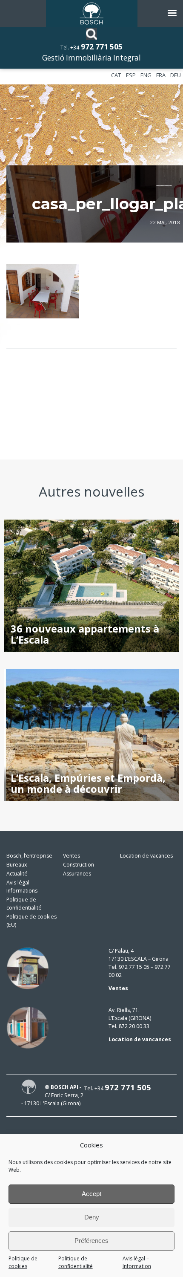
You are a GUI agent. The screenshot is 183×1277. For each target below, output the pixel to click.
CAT (116, 75)
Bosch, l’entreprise (29, 855)
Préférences (91, 1240)
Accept (91, 1193)
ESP (131, 75)
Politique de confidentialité (75, 1262)
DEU (175, 75)
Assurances (77, 873)
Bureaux (16, 864)
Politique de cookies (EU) (31, 920)
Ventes (71, 855)
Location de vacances (146, 855)
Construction (78, 864)
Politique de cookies (23, 1262)
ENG (146, 75)
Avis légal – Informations (21, 886)
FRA (161, 75)
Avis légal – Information (137, 1262)
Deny (91, 1217)
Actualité (17, 873)
